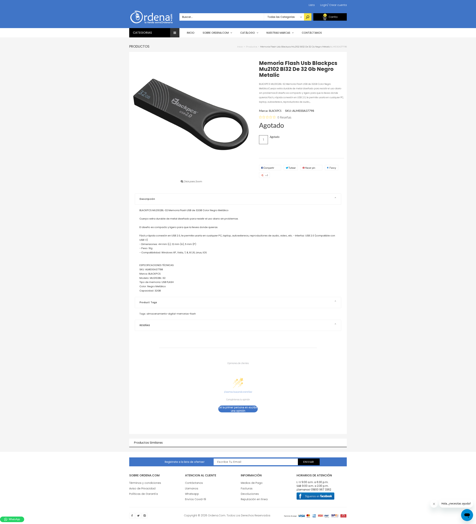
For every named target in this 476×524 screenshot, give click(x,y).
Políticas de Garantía (143, 494)
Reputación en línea (254, 499)
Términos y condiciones (145, 483)
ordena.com (216, 515)
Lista (312, 5)
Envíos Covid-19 (195, 499)
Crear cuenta (337, 5)
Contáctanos (194, 483)
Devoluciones (250, 494)
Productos (139, 46)
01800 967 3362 (321, 489)
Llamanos (191, 488)
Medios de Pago (252, 483)
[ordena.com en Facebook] (132, 515)
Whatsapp (192, 494)
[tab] (238, 199)
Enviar (308, 462)
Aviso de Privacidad (142, 488)
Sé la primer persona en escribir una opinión (238, 409)
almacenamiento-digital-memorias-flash (171, 313)
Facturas (247, 488)
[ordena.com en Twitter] (138, 515)
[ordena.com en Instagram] (144, 515)
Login (323, 5)
